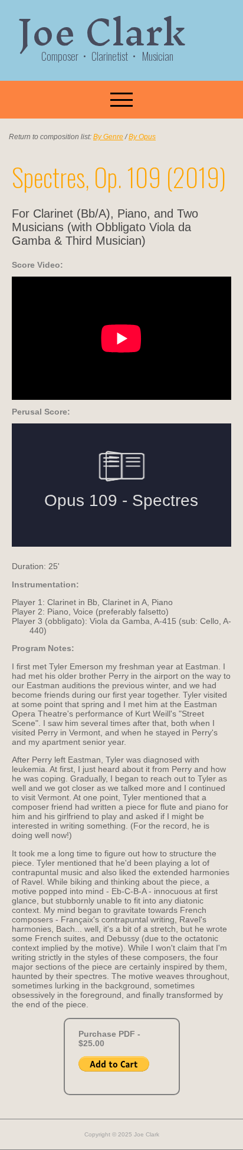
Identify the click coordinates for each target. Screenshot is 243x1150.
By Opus (142, 136)
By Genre (108, 136)
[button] (121, 100)
